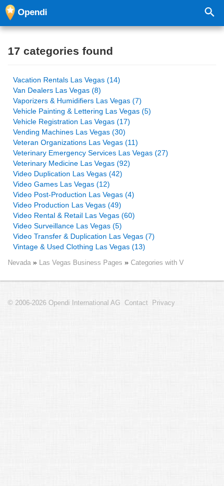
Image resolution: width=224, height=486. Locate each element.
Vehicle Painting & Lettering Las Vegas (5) (82, 111)
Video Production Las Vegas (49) (67, 205)
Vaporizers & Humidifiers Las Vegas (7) (77, 100)
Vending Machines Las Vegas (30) (69, 132)
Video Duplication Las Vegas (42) (67, 173)
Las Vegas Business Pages (82, 262)
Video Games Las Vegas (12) (61, 184)
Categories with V (157, 262)
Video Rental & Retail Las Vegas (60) (74, 215)
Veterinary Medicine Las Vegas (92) (71, 163)
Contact (136, 303)
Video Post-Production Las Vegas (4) (73, 194)
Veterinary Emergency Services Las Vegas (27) (90, 153)
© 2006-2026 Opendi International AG (64, 303)
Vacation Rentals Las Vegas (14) (66, 80)
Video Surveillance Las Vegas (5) (67, 226)
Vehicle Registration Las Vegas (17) (71, 121)
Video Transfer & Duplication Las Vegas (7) (84, 236)
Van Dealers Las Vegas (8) (57, 90)
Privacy (163, 303)
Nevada (19, 262)
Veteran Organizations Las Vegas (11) (75, 142)
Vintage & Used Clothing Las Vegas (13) (79, 246)
